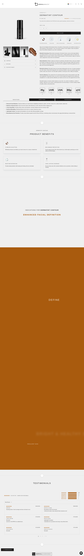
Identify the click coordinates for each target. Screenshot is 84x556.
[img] (9, 506)
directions (42, 99)
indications (16, 99)
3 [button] (42, 536)
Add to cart (60, 33)
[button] (63, 492)
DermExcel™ (43, 12)
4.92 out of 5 (13, 495)
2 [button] (40, 536)
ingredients (68, 99)
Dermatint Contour (51, 15)
